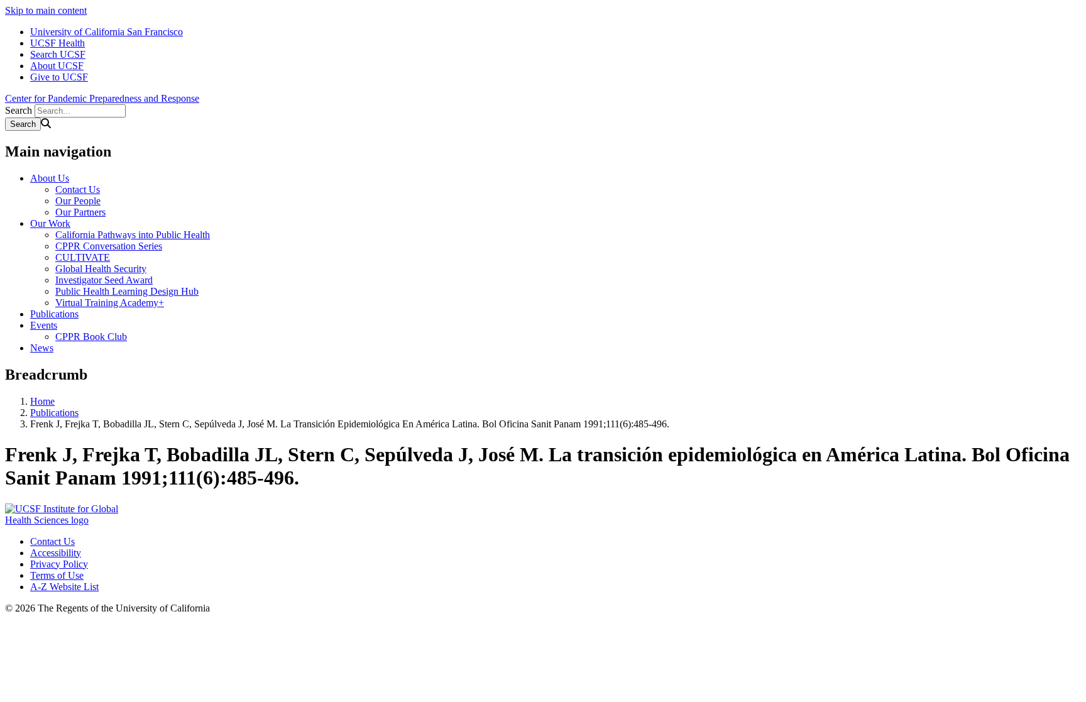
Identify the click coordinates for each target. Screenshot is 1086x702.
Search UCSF (57, 54)
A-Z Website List (64, 586)
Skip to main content (46, 10)
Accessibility (55, 552)
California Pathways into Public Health (132, 234)
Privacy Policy (59, 564)
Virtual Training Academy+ (109, 302)
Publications (54, 314)
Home (42, 401)
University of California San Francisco (106, 31)
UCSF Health (57, 43)
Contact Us (77, 189)
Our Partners (80, 212)
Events (43, 325)
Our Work (50, 223)
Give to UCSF (59, 77)
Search (18, 110)
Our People (78, 200)
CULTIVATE (82, 257)
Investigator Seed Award (104, 280)
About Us (49, 178)
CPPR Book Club (91, 336)
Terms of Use (57, 575)
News (41, 348)
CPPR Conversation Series (108, 246)
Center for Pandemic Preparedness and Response (102, 98)
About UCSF (57, 65)
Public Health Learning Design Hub (127, 291)
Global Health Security (100, 268)
